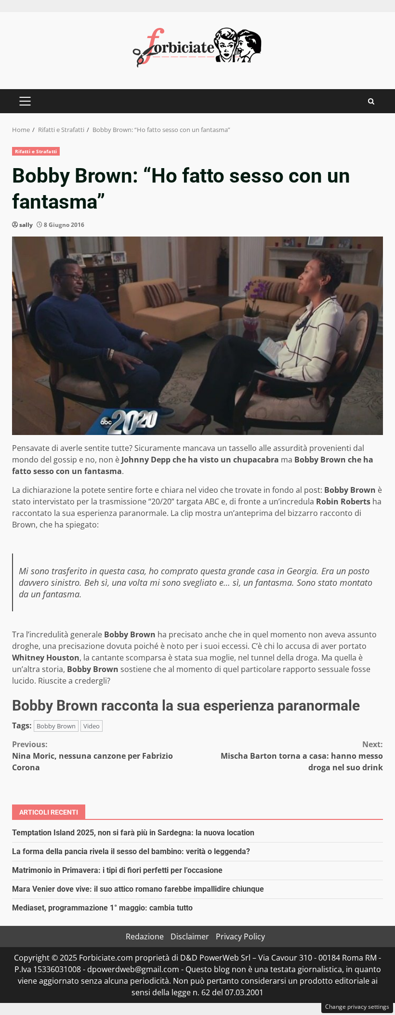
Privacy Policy (240, 936)
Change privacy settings (357, 1006)
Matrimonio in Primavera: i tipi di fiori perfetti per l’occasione (117, 870)
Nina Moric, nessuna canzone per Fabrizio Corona (92, 756)
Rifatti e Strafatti (36, 151)
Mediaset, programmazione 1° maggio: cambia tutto (102, 907)
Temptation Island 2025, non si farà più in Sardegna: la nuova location (133, 832)
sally (26, 225)
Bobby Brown (56, 726)
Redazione (145, 936)
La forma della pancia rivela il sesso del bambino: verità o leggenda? (131, 851)
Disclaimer (190, 936)
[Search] (371, 101)
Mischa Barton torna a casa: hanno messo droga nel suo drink (302, 756)
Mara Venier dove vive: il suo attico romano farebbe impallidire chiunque (138, 889)
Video (91, 726)
